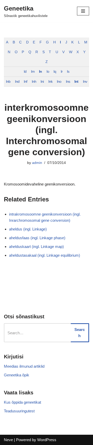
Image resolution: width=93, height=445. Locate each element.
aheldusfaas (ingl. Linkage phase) (37, 238)
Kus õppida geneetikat (22, 402)
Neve (8, 440)
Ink (50, 82)
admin (37, 163)
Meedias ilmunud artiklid (24, 366)
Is (68, 71)
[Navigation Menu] (83, 11)
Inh (34, 82)
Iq (54, 71)
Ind (17, 82)
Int (76, 82)
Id (25, 71)
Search (79, 332)
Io (48, 71)
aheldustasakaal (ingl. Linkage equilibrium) (44, 255)
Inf (25, 82)
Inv (85, 82)
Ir (62, 71)
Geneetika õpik (16, 375)
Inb (8, 82)
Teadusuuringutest (19, 411)
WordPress (46, 440)
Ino (59, 82)
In (40, 71)
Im (33, 71)
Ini (42, 82)
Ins (68, 82)
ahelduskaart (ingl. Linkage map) (36, 246)
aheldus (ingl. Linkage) (28, 229)
